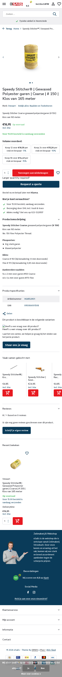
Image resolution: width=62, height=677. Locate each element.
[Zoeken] (55, 14)
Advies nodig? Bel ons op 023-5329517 (25, 212)
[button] (30, 82)
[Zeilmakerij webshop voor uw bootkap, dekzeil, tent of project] (17, 4)
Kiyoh (46, 578)
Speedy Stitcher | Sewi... (37, 379)
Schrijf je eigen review (16, 430)
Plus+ (43, 650)
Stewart (12, 106)
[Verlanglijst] (59, 4)
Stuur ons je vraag (16, 345)
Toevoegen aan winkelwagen (33, 173)
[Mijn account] (53, 4)
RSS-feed (51, 650)
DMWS (35, 650)
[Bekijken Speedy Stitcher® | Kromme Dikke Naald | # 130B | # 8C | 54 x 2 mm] (14, 368)
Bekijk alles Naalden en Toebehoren (35, 106)
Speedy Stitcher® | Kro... (12, 376)
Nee (42, 668)
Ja (28, 668)
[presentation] (3, 57)
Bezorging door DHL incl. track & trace (25, 208)
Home (16, 28)
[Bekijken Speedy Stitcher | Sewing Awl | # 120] (39, 369)
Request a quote (31, 184)
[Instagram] (34, 593)
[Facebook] (28, 593)
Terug (8, 28)
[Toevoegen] (7, 392)
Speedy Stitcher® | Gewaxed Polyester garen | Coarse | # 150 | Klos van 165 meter (13, 487)
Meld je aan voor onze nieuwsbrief (31, 598)
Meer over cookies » (31, 674)
